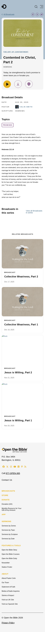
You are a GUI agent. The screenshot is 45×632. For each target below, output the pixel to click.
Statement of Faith (8, 587)
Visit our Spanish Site (10, 604)
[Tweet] (37, 14)
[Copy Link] (41, 14)
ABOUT (5, 574)
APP (4, 514)
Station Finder (7, 567)
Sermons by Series (9, 526)
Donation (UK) (7, 504)
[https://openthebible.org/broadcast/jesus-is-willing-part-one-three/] (22, 397)
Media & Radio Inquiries (11, 591)
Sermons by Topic (8, 530)
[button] (36, 6)
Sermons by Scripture (10, 534)
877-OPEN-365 (13, 473)
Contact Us (7, 480)
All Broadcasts (9, 14)
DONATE (6, 500)
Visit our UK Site (8, 600)
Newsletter (6, 563)
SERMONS (6, 521)
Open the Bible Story (9, 550)
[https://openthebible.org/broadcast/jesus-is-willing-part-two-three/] (22, 349)
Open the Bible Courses (10, 554)
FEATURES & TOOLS (11, 545)
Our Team (5, 582)
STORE (5, 495)
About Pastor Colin (9, 578)
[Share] (33, 14)
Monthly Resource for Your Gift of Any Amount (11, 509)
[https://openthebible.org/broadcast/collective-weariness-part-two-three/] (22, 253)
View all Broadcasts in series (34, 212)
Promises (7, 125)
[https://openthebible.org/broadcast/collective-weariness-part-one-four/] (22, 301)
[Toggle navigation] (41, 6)
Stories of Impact (8, 595)
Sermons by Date (8, 539)
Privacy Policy (8, 623)
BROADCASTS (8, 491)
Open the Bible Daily (9, 558)
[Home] (4, 6)
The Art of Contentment (15, 52)
